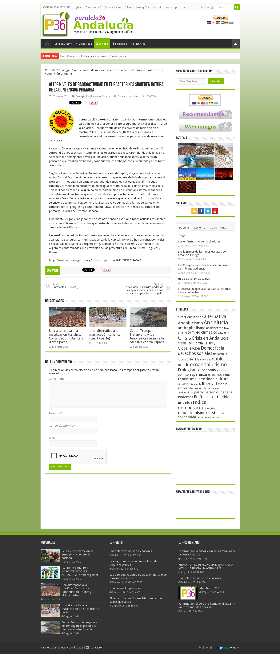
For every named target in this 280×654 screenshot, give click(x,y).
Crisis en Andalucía (210, 338)
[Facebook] (205, 7)
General (106, 96)
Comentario (57, 378)
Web (52, 438)
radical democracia (193, 405)
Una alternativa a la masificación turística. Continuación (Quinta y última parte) (66, 336)
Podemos (185, 397)
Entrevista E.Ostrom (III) (67, 286)
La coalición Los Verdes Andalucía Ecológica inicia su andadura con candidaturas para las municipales (144, 289)
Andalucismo (65, 43)
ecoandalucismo (208, 365)
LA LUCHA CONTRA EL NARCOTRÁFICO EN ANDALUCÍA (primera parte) (80, 571)
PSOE (212, 397)
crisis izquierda (190, 343)
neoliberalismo (185, 392)
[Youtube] (212, 7)
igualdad (184, 384)
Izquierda (140, 43)
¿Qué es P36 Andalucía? (88, 7)
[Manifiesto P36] (188, 593)
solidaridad (187, 417)
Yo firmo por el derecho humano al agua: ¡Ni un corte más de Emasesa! (207, 605)
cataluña (223, 332)
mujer (217, 389)
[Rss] (201, 7)
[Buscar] (237, 7)
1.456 (204, 558)
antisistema (214, 328)
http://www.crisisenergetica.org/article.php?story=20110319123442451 (95, 260)
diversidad (205, 359)
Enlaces (129, 7)
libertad (209, 383)
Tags (182, 235)
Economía (208, 370)
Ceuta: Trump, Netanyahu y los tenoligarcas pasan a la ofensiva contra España (147, 336)
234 (204, 582)
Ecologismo (188, 370)
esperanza (198, 374)
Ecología (103, 43)
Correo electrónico (62, 425)
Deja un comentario (128, 96)
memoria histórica (204, 388)
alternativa (215, 316)
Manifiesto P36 (209, 588)
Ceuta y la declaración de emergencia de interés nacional (78, 554)
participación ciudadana (213, 392)
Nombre (55, 413)
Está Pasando (93, 96)
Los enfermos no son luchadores (199, 241)
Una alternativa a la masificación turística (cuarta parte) (93, 56)
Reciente (199, 227)
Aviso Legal (172, 7)
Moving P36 (142, 7)
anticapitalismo (191, 328)
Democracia (85, 43)
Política (201, 396)
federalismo (223, 374)
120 (200, 611)
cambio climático (202, 332)
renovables (210, 408)
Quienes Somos (112, 7)
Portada (47, 43)
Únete (185, 7)
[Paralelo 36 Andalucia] (88, 23)
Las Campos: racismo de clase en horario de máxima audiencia (204, 266)
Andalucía (216, 322)
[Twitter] (208, 7)
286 (202, 572)
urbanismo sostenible (208, 417)
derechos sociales (195, 353)
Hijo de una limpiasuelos (194, 278)
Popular (184, 227)
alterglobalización (190, 317)
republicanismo (191, 413)
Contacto (157, 7)
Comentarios (218, 227)
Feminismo (121, 43)
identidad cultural (213, 379)
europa (212, 375)
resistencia (215, 413)
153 (222, 592)
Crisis (184, 338)
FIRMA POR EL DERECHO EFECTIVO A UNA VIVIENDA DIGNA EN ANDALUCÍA (205, 566)
